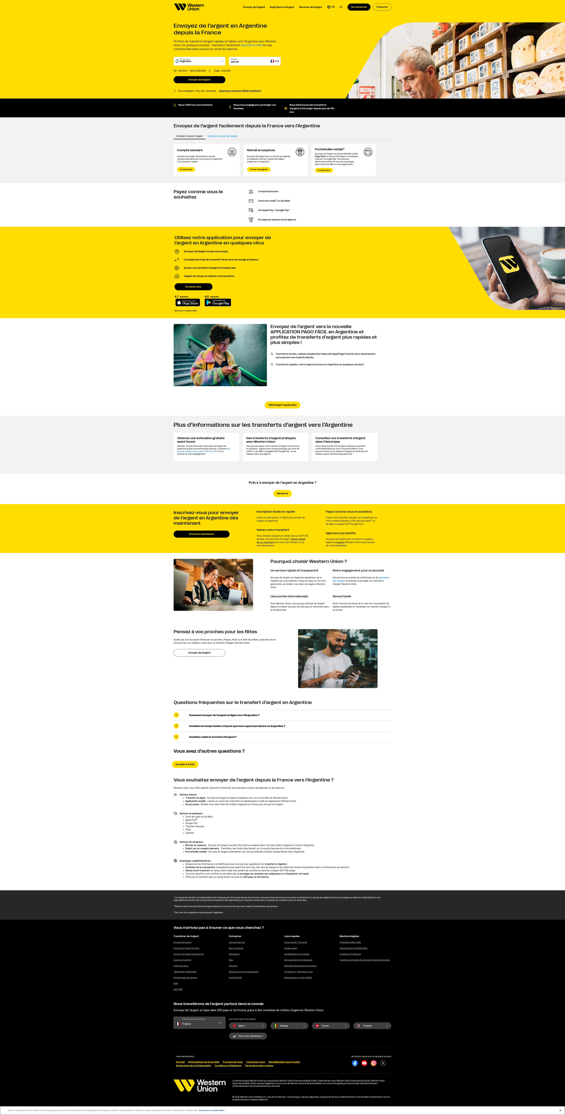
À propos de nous (237, 942)
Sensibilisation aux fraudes (296, 954)
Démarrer (282, 493)
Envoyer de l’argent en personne (189, 954)
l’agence (340, 542)
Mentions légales (349, 936)
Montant (234, 59)
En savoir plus (186, 169)
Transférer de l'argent (186, 936)
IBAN (176, 983)
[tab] (189, 136)
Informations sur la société (203, 1062)
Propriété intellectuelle (350, 942)
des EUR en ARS (251, 45)
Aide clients (234, 954)
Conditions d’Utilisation (350, 954)
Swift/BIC (178, 989)
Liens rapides (292, 936)
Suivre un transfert (182, 960)
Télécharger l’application (282, 405)
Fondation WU (235, 977)
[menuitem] (189, 7)
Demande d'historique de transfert (300, 966)
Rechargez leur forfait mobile (298, 977)
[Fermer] (560, 1110)
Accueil (180, 1062)
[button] (331, 7)
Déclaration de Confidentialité (353, 948)
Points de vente (181, 966)
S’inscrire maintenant (201, 534)
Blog (231, 960)
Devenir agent (290, 948)
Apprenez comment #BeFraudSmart (240, 91)
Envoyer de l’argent (199, 79)
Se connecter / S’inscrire (295, 942)
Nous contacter (236, 948)
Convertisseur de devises (185, 977)
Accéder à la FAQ (185, 764)
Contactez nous (255, 1062)
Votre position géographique (193, 1019)
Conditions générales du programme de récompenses (365, 960)
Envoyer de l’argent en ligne (186, 948)
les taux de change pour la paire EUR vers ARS (203, 450)
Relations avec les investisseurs (244, 971)
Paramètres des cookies (259, 1065)
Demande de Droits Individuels (298, 960)
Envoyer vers (185, 59)
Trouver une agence (258, 169)
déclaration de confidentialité (211, 1110)
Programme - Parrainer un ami (298, 971)
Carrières (233, 966)
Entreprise (235, 936)
